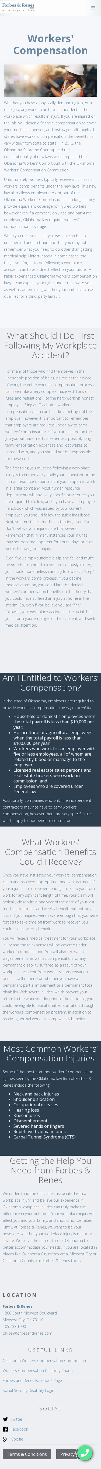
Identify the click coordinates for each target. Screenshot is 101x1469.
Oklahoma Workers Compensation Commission (44, 1360)
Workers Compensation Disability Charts (38, 1370)
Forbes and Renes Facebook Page (32, 1380)
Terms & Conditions (27, 1454)
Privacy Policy (73, 1454)
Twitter (16, 1419)
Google (17, 1439)
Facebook (19, 1429)
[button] (93, 8)
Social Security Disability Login (28, 1390)
